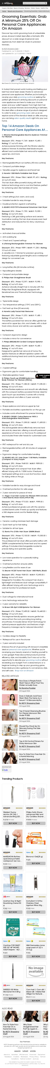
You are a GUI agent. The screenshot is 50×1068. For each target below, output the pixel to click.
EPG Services (23, 1054)
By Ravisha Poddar (27, 688)
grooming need (23, 113)
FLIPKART (25, 1051)
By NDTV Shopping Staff (29, 718)
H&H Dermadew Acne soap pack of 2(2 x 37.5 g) (35, 947)
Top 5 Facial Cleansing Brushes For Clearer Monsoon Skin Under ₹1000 (32, 713)
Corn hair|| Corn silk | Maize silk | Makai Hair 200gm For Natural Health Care (35, 992)
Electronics (27, 8)
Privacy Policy (34, 1057)
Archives (36, 1059)
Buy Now (13, 823)
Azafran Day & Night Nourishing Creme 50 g (12, 903)
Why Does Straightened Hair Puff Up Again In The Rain (30, 1027)
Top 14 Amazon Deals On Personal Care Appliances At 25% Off (23, 128)
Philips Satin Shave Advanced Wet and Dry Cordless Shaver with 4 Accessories (35, 814)
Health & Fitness (45, 8)
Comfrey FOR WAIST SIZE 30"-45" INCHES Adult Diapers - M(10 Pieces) (12, 947)
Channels (32, 1054)
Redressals (24, 1057)
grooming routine (25, 97)
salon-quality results (22, 118)
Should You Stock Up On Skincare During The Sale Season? (29, 728)
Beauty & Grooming (19, 8)
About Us (7, 1054)
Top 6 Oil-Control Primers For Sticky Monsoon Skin (31, 742)
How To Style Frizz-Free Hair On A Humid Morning (32, 755)
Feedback (8, 1057)
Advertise (14, 1054)
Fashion (33, 8)
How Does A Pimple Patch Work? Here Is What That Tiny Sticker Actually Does (31, 683)
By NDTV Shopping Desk (10, 49)
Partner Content (25, 1059)
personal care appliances (20, 649)
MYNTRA (33, 1051)
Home (4, 11)
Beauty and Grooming (15, 11)
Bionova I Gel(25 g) (34, 857)
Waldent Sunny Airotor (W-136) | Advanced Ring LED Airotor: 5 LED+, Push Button (12, 814)
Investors (16, 1057)
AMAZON (17, 1051)
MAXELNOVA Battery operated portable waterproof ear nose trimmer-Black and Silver (12, 859)
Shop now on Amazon (24, 671)
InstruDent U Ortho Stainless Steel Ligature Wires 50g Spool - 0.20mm (34, 903)
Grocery (38, 8)
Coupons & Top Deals (7, 8)
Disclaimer (41, 1054)
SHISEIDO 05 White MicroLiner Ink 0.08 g (11, 991)
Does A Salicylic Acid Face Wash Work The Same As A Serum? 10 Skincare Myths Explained (30, 698)
